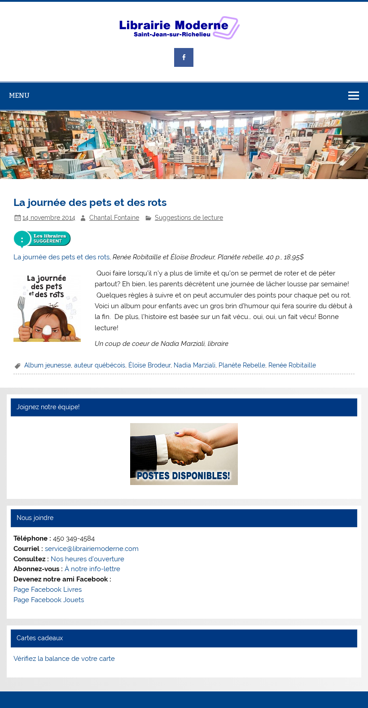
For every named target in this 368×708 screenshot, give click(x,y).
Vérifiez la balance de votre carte (64, 659)
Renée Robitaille (292, 365)
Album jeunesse (47, 365)
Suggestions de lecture (189, 217)
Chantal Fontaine (114, 217)
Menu (19, 95)
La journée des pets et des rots (61, 257)
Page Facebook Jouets (48, 600)
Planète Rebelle (242, 365)
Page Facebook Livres (47, 590)
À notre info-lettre (92, 569)
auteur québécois (99, 365)
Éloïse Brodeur (149, 365)
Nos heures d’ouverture (87, 559)
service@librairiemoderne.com (92, 549)
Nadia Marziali (194, 365)
